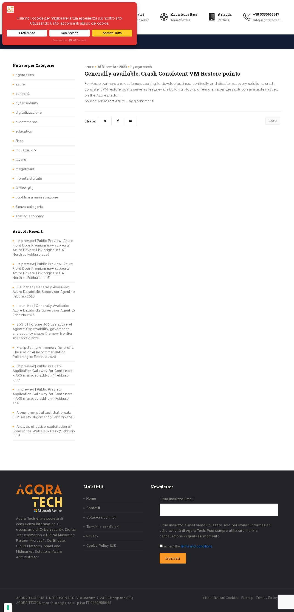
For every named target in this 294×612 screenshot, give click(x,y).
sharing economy (30, 216)
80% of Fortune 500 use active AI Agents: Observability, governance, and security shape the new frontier (43, 329)
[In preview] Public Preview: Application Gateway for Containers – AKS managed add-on (42, 370)
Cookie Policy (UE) (101, 545)
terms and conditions (196, 546)
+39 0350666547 (266, 14)
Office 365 (24, 188)
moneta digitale (29, 178)
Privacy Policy (267, 598)
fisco (20, 141)
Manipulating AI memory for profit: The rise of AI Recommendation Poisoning (43, 352)
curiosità (23, 94)
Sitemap (247, 598)
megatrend (25, 169)
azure (20, 84)
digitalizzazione (29, 112)
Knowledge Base (183, 14)
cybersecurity (27, 103)
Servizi (138, 14)
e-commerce (26, 122)
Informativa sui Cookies (220, 598)
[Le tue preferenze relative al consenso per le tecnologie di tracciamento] (8, 607)
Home (91, 498)
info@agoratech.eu (267, 20)
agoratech (143, 67)
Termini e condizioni (102, 527)
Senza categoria (29, 207)
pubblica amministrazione (37, 197)
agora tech (25, 75)
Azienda (225, 14)
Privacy (92, 536)
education (24, 131)
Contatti (93, 508)
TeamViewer (180, 20)
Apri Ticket (140, 20)
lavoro (21, 160)
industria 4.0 (26, 150)
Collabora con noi (101, 517)
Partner (223, 20)
